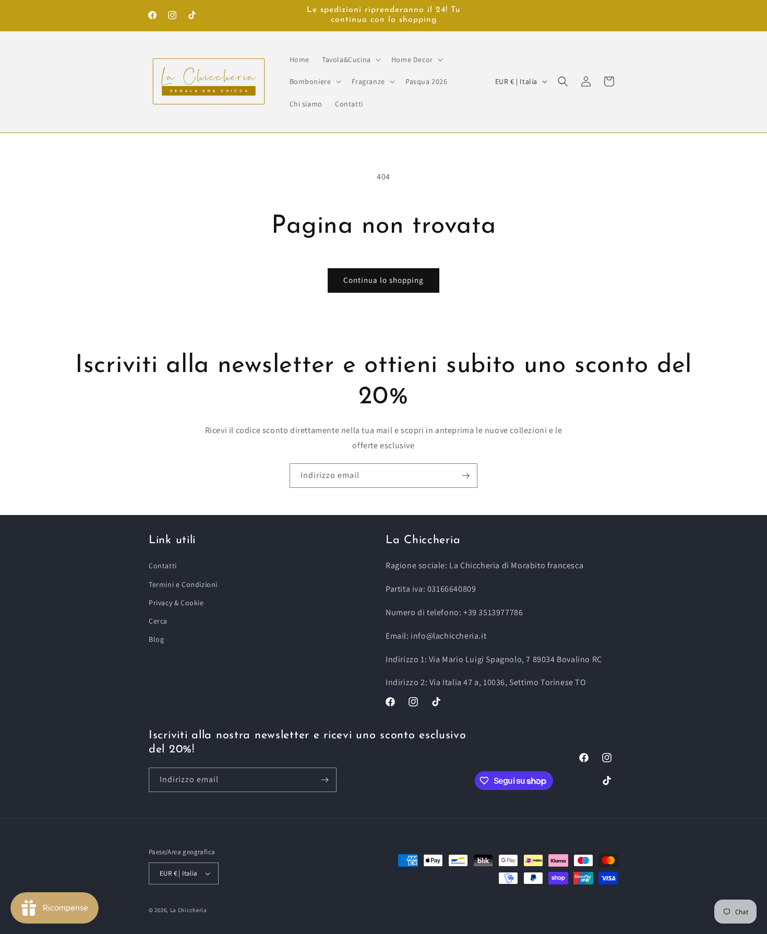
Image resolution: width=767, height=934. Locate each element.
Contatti (163, 565)
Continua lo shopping (383, 280)
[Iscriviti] (465, 475)
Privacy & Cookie (176, 602)
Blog (156, 639)
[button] (350, 59)
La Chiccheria (188, 910)
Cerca (158, 621)
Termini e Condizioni (183, 584)
